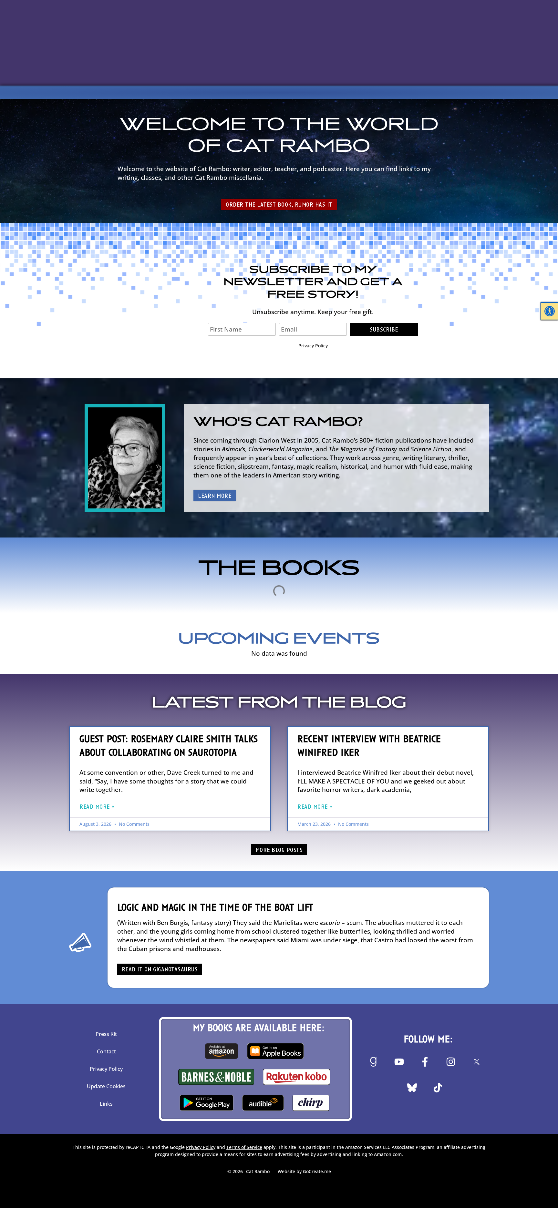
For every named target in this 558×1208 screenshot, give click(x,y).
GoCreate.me (317, 1171)
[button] (549, 311)
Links (106, 1103)
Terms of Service (244, 1147)
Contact (106, 1051)
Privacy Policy (313, 346)
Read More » (96, 807)
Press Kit (106, 1034)
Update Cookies (106, 1086)
